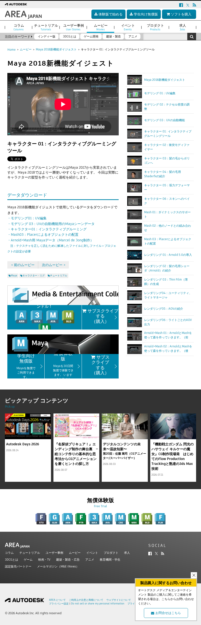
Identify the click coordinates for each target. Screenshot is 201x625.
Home (11, 49)
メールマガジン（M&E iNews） (58, 566)
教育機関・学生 (110, 559)
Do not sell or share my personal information (97, 603)
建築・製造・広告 (68, 559)
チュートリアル (29, 553)
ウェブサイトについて (118, 600)
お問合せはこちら (168, 613)
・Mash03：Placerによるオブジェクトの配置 (42, 234)
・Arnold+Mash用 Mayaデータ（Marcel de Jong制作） (61, 245)
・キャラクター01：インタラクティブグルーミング (47, 229)
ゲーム (28, 559)
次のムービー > (53, 264)
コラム (9, 553)
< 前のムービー (23, 264)
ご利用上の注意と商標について (86, 600)
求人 (127, 553)
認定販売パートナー (18, 566)
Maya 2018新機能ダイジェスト (56, 49)
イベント (92, 553)
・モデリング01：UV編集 (27, 218)
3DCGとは (11, 559)
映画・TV (44, 559)
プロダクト (111, 553)
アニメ (89, 559)
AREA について (57, 600)
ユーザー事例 (54, 553)
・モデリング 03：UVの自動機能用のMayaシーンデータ (51, 223)
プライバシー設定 (59, 603)
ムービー (26, 49)
